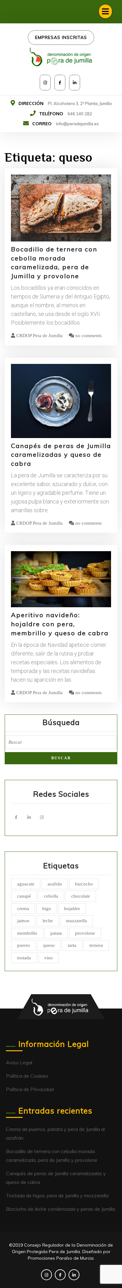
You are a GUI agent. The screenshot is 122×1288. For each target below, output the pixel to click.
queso (49, 945)
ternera (96, 945)
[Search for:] (61, 743)
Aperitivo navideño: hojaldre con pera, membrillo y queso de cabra (60, 624)
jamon (23, 920)
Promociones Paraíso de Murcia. (61, 1258)
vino (48, 957)
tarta (72, 945)
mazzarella (76, 920)
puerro (23, 945)
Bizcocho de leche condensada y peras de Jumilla (60, 1209)
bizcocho (84, 883)
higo (46, 908)
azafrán (55, 883)
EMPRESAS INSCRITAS (61, 37)
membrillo (27, 933)
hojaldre (72, 908)
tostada (24, 957)
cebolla (51, 896)
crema (23, 908)
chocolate (80, 896)
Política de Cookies (27, 1076)
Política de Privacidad (30, 1089)
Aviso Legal (19, 1062)
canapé (24, 896)
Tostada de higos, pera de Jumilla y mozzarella (57, 1195)
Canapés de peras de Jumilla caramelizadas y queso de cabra (61, 455)
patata (56, 933)
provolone (85, 933)
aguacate (25, 883)
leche (48, 920)
